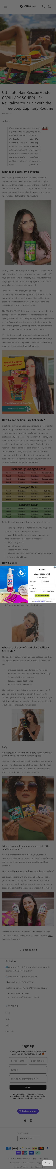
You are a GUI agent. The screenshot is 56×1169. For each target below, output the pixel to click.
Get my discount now (42, 595)
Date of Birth (32, 588)
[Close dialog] (55, 567)
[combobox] (44, 591)
